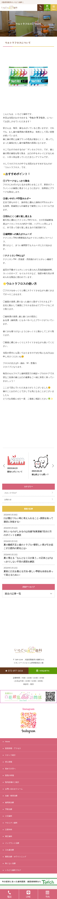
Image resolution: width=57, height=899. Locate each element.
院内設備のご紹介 (12, 782)
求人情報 (8, 762)
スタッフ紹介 (10, 755)
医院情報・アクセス (13, 748)
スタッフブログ (10, 493)
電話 (9, 896)
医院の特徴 (9, 775)
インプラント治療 (12, 843)
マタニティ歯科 (11, 823)
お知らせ (7, 499)
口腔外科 (8, 829)
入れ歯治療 (9, 850)
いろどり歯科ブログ (13, 870)
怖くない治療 (10, 863)
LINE (28, 896)
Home (7, 741)
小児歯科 (8, 816)
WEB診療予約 (47, 8)
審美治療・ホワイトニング (15, 856)
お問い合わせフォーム (14, 789)
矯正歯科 (8, 836)
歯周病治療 (9, 802)
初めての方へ (10, 768)
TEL (40, 9)
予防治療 (8, 809)
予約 (47, 896)
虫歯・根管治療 (11, 796)
